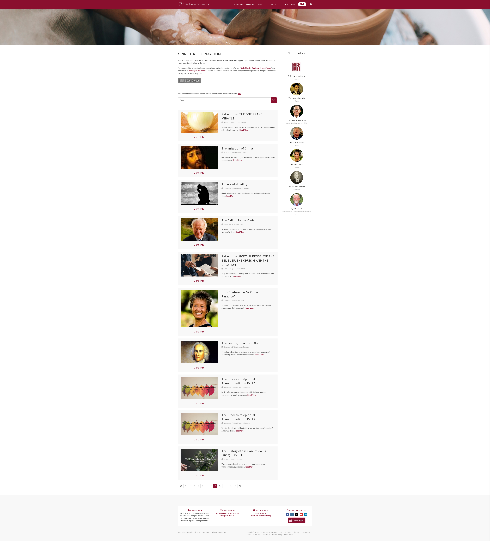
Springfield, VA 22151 (228, 516)
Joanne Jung (297, 165)
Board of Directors (254, 532)
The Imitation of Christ (237, 148)
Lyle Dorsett (296, 209)
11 (225, 486)
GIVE (302, 4)
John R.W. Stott (297, 142)
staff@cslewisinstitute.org (261, 516)
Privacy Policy (277, 535)
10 (220, 486)
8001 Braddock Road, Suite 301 (227, 513)
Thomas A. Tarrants (296, 120)
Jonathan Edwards (296, 187)
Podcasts (295, 532)
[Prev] (185, 486)
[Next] (235, 486)
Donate (257, 535)
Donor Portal (288, 535)
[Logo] (194, 4)
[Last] (240, 486)
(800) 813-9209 (260, 513)
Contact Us (266, 535)
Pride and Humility (234, 184)
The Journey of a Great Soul (241, 343)
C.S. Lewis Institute (296, 76)
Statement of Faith (269, 532)
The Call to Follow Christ (239, 220)
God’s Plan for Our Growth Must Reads (256, 68)
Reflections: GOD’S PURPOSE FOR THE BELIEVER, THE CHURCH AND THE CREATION (248, 260)
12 (230, 486)
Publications (305, 532)
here (239, 94)
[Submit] (274, 100)
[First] (181, 486)
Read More (244, 130)
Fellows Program (284, 532)
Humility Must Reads (197, 71)
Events (250, 535)
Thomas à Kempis (297, 98)
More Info (199, 137)
